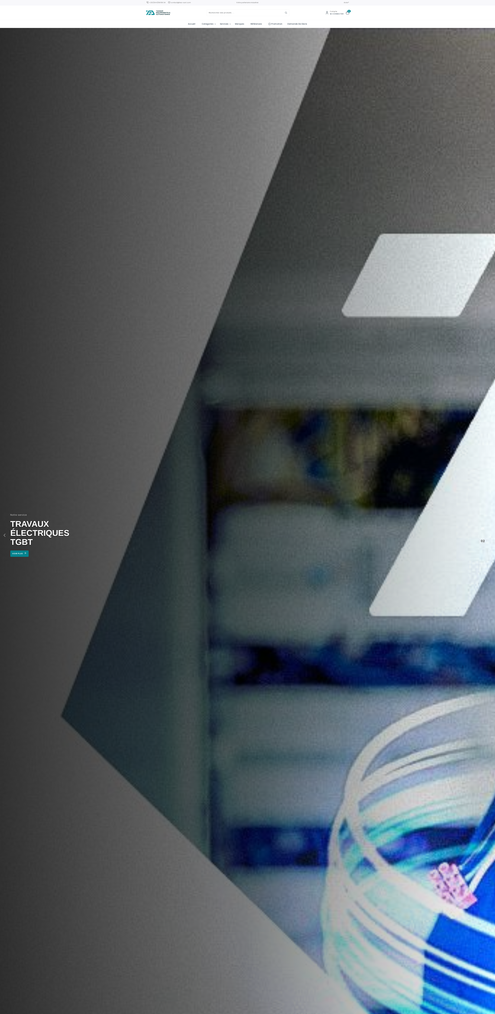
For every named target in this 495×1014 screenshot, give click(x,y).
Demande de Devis (297, 24)
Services (224, 24)
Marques (239, 24)
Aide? (346, 2)
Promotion (276, 24)
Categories (207, 24)
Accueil (191, 24)
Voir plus (17, 553)
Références (256, 24)
